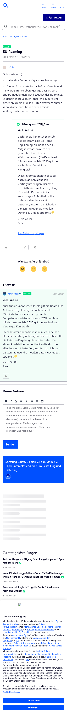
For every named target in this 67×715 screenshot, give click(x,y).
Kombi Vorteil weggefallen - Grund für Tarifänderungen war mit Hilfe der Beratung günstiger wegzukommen (33, 574)
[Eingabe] (6, 26)
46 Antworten (10, 581)
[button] (4, 18)
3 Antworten (9, 595)
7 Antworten (9, 567)
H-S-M (11, 67)
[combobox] (33, 26)
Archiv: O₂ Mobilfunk (16, 36)
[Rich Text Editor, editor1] (33, 422)
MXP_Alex (13, 293)
